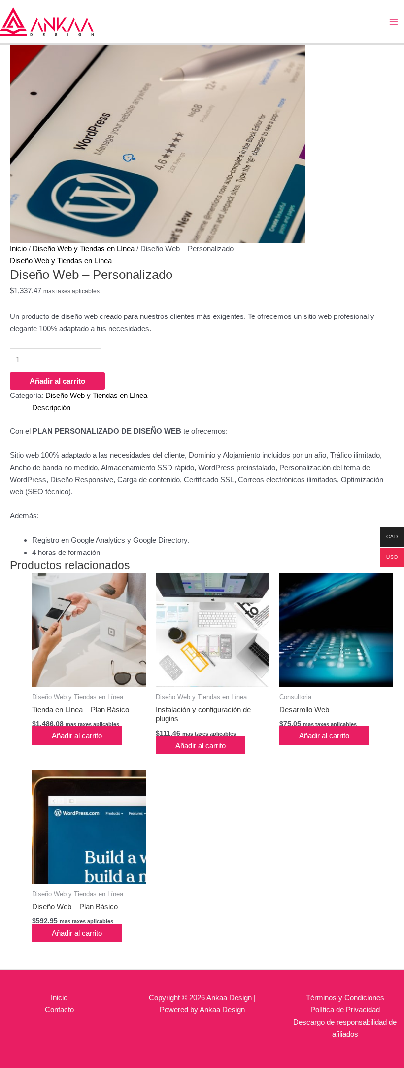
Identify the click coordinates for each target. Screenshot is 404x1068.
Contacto (59, 1009)
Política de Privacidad (345, 1009)
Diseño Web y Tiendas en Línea (84, 248)
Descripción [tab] (51, 407)
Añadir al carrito (57, 381)
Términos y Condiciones (345, 997)
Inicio (18, 248)
